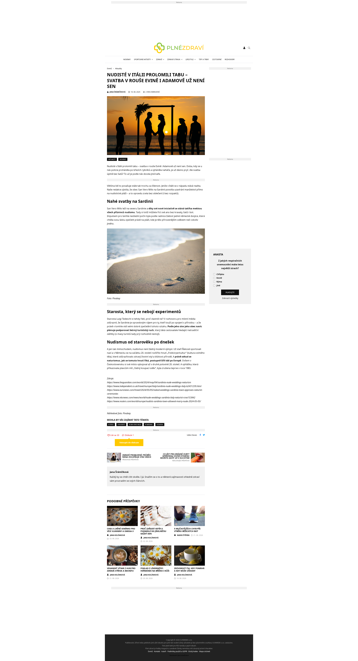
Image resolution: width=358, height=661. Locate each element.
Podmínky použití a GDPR (177, 651)
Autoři (163, 651)
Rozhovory (230, 59)
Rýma (219, 282)
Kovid (219, 278)
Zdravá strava (173, 59)
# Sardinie (149, 424)
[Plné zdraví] (179, 48)
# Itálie (111, 424)
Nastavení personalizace (179, 655)
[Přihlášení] (244, 48)
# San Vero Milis (135, 424)
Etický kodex (193, 651)
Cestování (216, 59)
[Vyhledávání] (249, 48)
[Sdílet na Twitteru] (204, 435)
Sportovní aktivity (142, 59)
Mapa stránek (204, 651)
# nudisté (121, 424)
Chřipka (220, 274)
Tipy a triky (204, 59)
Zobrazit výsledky (230, 298)
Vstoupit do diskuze (129, 442)
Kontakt (157, 651)
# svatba (160, 424)
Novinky (127, 59)
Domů (150, 651)
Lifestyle (190, 59)
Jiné (218, 285)
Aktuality (112, 159)
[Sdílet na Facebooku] (200, 435)
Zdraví (159, 59)
